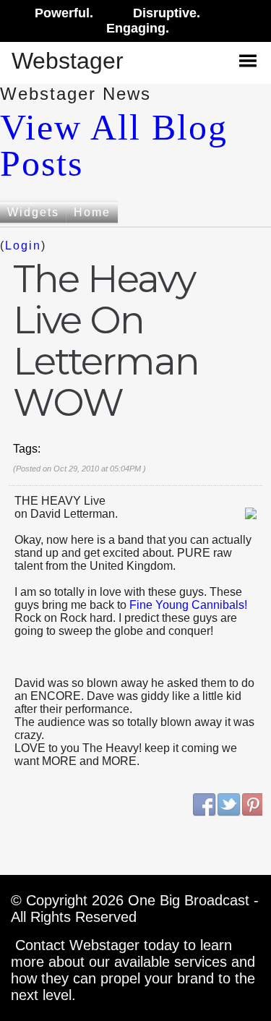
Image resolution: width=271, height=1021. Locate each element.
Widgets (33, 212)
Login (23, 245)
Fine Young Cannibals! (188, 605)
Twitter (229, 804)
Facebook (204, 804)
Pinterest (253, 804)
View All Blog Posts (114, 146)
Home (92, 212)
